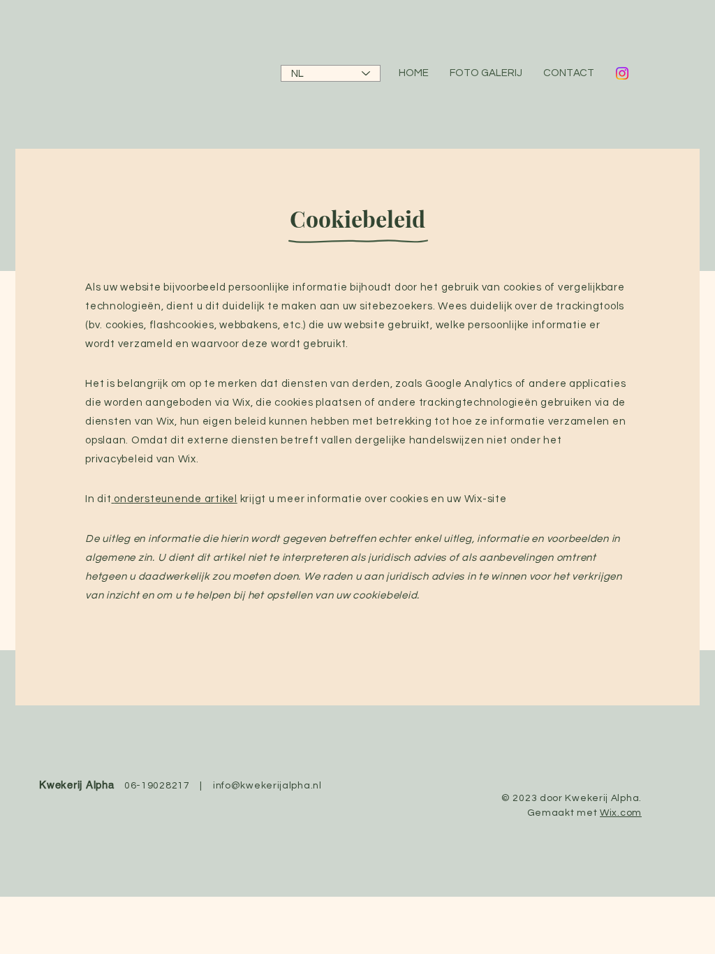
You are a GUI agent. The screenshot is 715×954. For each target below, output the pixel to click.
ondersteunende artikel (175, 499)
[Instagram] (622, 73)
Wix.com (621, 813)
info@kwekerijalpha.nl (267, 786)
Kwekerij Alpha (77, 785)
